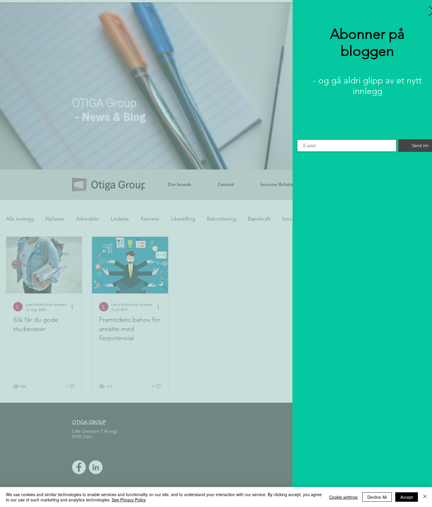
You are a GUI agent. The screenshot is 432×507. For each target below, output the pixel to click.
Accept (406, 497)
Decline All (377, 497)
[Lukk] (424, 497)
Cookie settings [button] (343, 497)
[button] (421, 11)
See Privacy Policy (129, 500)
